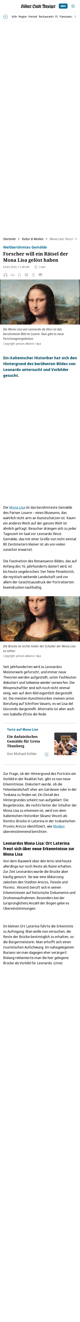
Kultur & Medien (32, 239)
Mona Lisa (17, 507)
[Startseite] (38, 6)
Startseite (9, 239)
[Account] (73, 6)
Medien (59, 826)
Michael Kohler (25, 753)
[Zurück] (5, 16)
